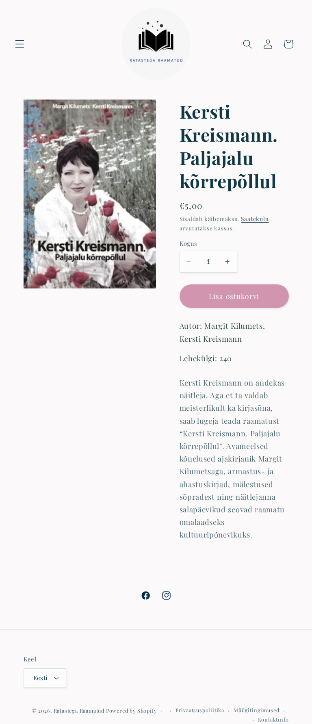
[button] (19, 44)
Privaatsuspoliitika (200, 710)
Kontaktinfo (273, 719)
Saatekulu (255, 218)
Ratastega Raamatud (79, 710)
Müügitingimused (256, 710)
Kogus (188, 243)
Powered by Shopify (131, 710)
